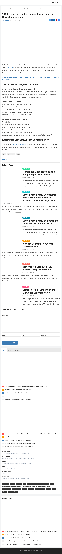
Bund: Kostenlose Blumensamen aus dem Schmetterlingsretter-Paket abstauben (26, 386)
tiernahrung (34, 483)
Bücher (53, 489)
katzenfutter (5, 486)
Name (4, 335)
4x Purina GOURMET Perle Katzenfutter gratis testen (19, 446)
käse (16, 486)
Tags (22, 350)
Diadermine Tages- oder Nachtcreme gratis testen (18, 440)
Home (3, 9)
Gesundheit (47, 486)
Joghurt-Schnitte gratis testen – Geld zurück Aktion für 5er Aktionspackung (25, 541)
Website (43, 335)
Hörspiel (19, 489)
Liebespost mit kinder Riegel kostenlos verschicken (18, 399)
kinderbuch (18, 483)
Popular (4, 350)
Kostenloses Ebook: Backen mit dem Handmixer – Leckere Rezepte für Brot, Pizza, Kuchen (39, 197)
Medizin (4, 491)
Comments (16, 350)
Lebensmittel (6, 483)
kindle (47, 483)
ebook (4, 154)
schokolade (31, 489)
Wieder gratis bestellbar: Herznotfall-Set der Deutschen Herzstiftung (23, 544)
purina (36, 489)
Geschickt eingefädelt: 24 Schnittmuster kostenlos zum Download (22, 393)
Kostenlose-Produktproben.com (34, 550)
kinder (20, 486)
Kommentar (5, 315)
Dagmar (12, 20)
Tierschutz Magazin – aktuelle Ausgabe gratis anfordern (20, 443)
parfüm (11, 486)
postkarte (15, 491)
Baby (42, 486)
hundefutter (41, 483)
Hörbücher (25, 286)
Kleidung (48, 489)
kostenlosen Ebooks (19, 144)
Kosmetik (12, 483)
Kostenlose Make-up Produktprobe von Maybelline (18, 389)
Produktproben (7, 498)
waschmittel (30, 486)
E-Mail (24, 335)
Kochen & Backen (11, 154)
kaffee (14, 489)
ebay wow (25, 489)
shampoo (37, 486)
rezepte (18, 154)
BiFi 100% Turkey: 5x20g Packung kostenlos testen (18, 396)
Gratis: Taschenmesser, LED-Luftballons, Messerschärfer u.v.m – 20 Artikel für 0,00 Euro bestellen (31, 434)
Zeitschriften (9, 9)
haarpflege (42, 489)
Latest (9, 350)
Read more (18, 212)
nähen (9, 491)
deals (24, 483)
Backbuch (9, 67)
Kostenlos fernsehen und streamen (14, 437)
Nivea (24, 486)
